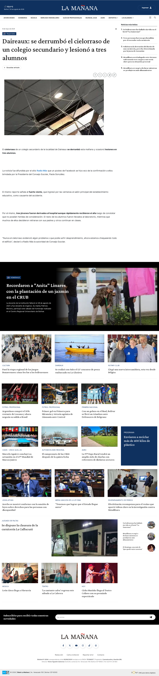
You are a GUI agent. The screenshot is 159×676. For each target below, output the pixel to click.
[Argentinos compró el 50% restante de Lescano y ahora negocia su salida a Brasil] (20, 393)
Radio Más (42, 170)
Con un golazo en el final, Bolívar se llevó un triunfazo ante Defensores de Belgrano (98, 414)
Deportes (113, 18)
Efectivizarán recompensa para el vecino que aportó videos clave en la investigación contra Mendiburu (131, 507)
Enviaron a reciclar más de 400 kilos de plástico (137, 440)
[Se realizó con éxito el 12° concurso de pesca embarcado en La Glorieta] (79, 348)
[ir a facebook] (63, 645)
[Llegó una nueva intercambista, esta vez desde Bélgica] (132, 348)
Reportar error (88, 655)
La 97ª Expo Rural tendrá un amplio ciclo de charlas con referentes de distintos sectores (98, 457)
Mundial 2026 (91, 18)
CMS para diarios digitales (147, 673)
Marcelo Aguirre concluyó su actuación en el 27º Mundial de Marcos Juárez (17, 457)
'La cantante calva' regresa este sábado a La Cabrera (58, 592)
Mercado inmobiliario (50, 18)
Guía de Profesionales (72, 18)
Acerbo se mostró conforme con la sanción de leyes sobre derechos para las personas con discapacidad (25, 507)
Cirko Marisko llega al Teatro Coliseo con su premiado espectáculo (97, 593)
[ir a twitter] (69, 645)
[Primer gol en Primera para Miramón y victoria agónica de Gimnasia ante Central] (59, 393)
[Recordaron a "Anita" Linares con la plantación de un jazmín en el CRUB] (106, 296)
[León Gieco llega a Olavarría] (20, 573)
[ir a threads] (95, 645)
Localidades (127, 18)
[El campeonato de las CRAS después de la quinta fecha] (59, 436)
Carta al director (73, 655)
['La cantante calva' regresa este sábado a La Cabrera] (59, 573)
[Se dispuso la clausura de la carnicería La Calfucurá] (84, 537)
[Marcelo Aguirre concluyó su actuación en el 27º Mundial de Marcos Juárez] (20, 436)
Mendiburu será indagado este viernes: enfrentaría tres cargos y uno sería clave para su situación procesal (140, 59)
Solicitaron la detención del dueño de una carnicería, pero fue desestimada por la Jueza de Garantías (139, 49)
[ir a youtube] (76, 645)
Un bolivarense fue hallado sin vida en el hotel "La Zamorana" (132, 525)
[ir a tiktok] (89, 645)
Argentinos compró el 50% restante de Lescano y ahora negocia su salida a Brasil (16, 414)
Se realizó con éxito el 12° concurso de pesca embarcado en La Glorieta (77, 371)
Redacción (59, 655)
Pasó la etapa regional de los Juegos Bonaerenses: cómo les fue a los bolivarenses (25, 371)
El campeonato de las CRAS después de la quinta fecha (55, 455)
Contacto (100, 655)
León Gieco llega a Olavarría (16, 590)
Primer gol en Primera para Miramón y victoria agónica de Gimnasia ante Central (57, 414)
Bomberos (22, 18)
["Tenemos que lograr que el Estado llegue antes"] (79, 483)
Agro (103, 18)
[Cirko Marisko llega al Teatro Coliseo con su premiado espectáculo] (99, 573)
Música (34, 18)
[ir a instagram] (82, 645)
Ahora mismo (9, 18)
